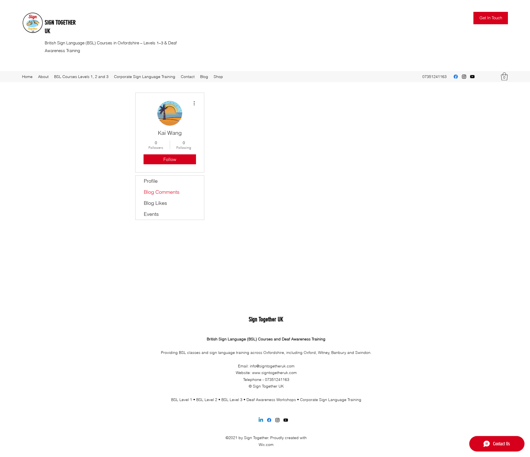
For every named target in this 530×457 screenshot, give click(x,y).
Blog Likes (155, 203)
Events (151, 214)
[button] (490, 18)
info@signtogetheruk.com (272, 366)
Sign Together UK (266, 319)
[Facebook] (456, 76)
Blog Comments (161, 192)
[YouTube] (472, 76)
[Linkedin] (261, 420)
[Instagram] (464, 76)
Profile (151, 181)
